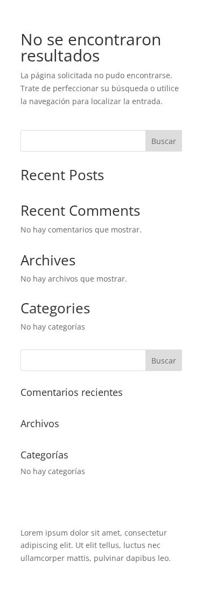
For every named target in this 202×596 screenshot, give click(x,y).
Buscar (163, 141)
